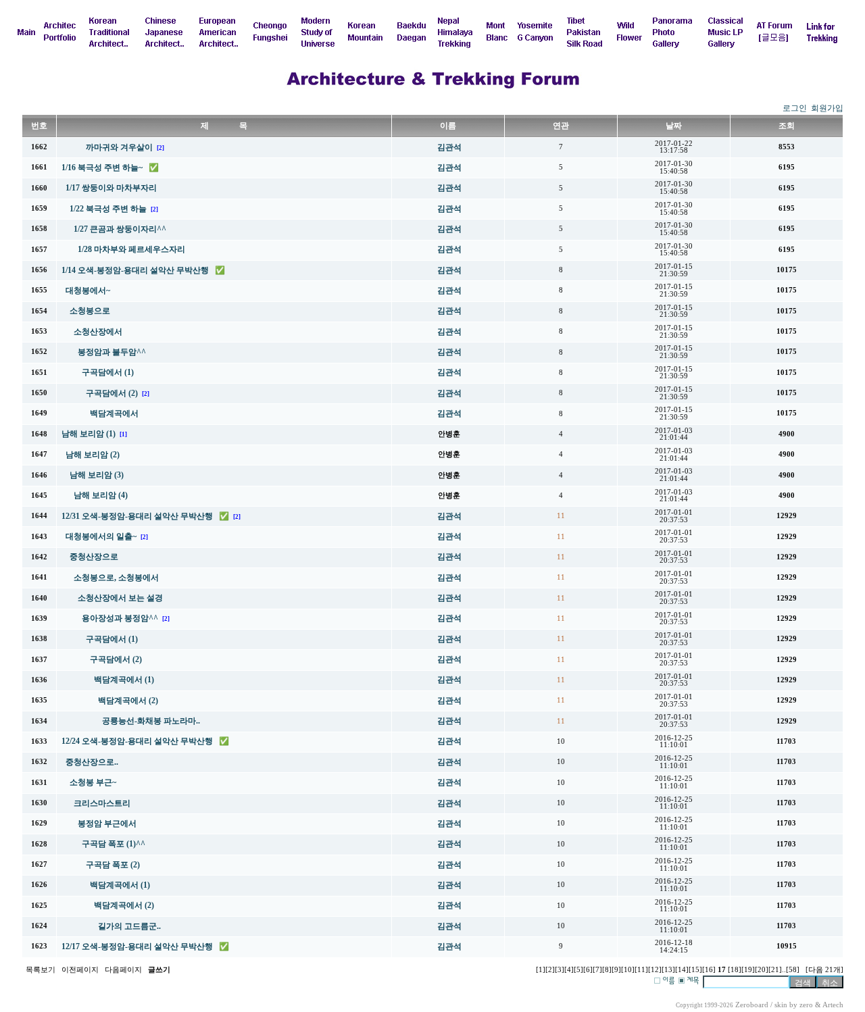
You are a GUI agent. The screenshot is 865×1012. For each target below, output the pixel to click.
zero (806, 1005)
